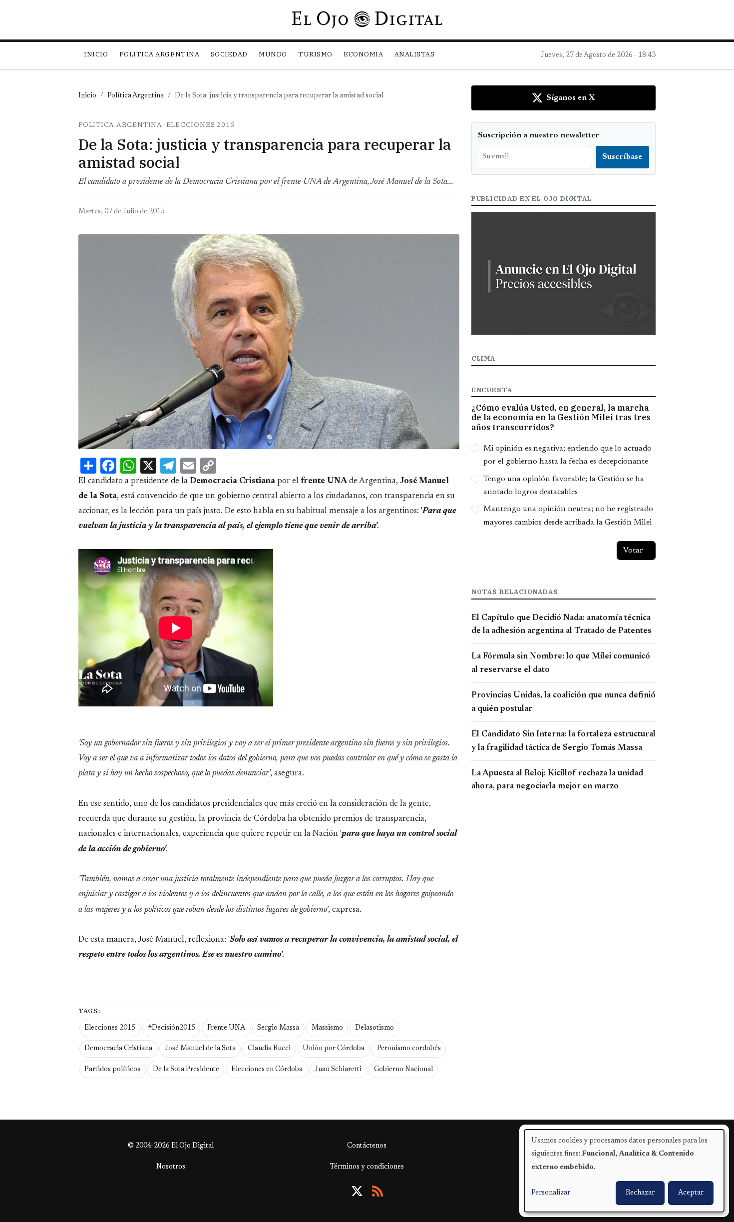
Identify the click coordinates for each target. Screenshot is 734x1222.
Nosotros (170, 1167)
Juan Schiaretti (338, 1069)
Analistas (414, 54)
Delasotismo (374, 1028)
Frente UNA (226, 1028)
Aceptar (691, 1193)
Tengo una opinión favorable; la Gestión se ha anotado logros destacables (563, 485)
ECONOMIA (363, 54)
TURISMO (315, 54)
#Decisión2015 (171, 1028)
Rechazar (640, 1193)
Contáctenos (366, 1146)
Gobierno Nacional (403, 1069)
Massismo (327, 1028)
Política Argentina (135, 95)
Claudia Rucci (269, 1048)
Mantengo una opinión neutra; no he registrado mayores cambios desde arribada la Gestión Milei (568, 515)
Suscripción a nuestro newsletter (538, 135)
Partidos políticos (112, 1069)
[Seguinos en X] (357, 1191)
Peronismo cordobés (409, 1048)
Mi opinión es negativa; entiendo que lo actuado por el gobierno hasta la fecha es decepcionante (567, 455)
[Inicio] (366, 19)
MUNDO (273, 54)
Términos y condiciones (367, 1167)
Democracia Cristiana (118, 1048)
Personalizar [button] (550, 1193)
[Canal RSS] (377, 1191)
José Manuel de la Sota (200, 1048)
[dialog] (624, 1171)
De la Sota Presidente (186, 1069)
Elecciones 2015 (109, 1028)
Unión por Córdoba (334, 1048)
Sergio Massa (278, 1028)
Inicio (96, 54)
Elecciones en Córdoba (267, 1069)
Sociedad (229, 54)
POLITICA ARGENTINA (159, 54)
